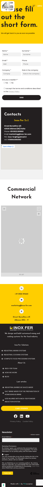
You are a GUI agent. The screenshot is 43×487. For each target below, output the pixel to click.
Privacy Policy (13, 91)
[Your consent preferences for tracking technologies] (3, 485)
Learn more (35, 466)
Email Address (7, 437)
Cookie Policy (28, 421)
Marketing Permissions (9, 446)
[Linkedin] (21, 416)
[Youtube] (27, 416)
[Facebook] (15, 416)
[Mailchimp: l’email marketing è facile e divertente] (35, 475)
